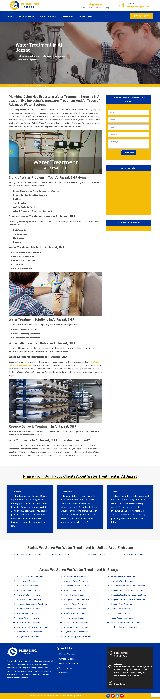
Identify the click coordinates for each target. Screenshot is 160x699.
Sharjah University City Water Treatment (128, 599)
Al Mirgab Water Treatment (75, 595)
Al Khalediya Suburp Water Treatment (33, 627)
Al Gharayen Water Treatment (30, 590)
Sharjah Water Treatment (133, 554)
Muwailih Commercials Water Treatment (127, 585)
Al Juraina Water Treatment (28, 622)
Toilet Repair (67, 16)
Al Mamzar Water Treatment (76, 576)
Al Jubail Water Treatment (28, 618)
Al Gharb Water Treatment (28, 595)
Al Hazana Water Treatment (29, 599)
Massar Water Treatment (121, 618)
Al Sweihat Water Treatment (76, 622)
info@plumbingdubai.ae (138, 6)
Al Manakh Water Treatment (76, 581)
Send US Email (121, 684)
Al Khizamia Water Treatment (29, 631)
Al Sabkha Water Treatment (75, 618)
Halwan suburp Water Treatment (78, 636)
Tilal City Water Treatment (121, 608)
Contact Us (64, 672)
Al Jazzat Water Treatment (28, 613)
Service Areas (65, 668)
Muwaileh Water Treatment (122, 581)
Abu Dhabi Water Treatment (29, 554)
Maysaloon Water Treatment (123, 576)
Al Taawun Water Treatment (76, 627)
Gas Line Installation (68, 663)
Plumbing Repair (86, 16)
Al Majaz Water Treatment (28, 636)
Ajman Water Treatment (62, 554)
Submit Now (129, 152)
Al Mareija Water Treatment (76, 590)
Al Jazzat (20, 85)
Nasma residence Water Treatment (125, 622)
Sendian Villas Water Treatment (124, 627)
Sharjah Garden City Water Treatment (126, 590)
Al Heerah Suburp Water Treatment (32, 604)
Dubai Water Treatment (97, 554)
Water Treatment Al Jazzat (38, 85)
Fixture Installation (26, 16)
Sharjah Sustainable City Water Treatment (128, 595)
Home (9, 16)
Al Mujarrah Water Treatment (76, 599)
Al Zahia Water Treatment (121, 613)
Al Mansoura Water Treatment (77, 585)
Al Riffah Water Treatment (75, 613)
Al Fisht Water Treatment (28, 585)
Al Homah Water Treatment (29, 608)
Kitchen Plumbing (67, 654)
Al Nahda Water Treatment (75, 604)
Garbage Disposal (67, 658)
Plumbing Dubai (74, 695)
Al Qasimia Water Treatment (76, 631)
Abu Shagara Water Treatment (30, 576)
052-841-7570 (141, 16)
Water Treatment (48, 16)
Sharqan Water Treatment (121, 604)
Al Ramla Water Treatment (75, 608)
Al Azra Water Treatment (27, 581)
